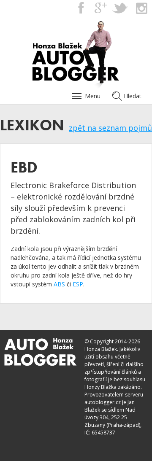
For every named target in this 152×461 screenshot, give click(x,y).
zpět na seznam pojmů (110, 128)
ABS (59, 284)
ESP (78, 284)
